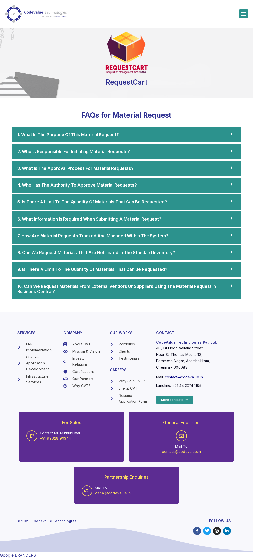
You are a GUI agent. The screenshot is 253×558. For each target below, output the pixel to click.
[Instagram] (217, 531)
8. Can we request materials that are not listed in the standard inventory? (96, 252)
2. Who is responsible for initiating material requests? (73, 151)
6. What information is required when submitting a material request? (89, 219)
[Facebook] (197, 531)
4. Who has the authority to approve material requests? (77, 185)
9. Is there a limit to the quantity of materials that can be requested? (92, 269)
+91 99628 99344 (55, 438)
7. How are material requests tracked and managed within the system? (93, 235)
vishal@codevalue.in (113, 493)
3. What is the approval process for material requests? (75, 168)
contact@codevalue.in (184, 377)
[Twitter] (207, 531)
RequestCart (126, 82)
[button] (243, 13)
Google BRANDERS (18, 555)
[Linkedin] (227, 531)
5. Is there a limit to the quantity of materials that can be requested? (92, 202)
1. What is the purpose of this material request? (68, 134)
